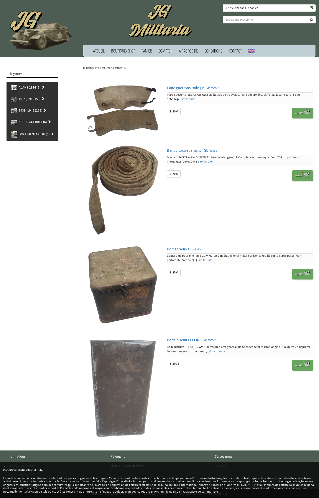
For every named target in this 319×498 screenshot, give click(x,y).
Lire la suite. (188, 99)
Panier (147, 51)
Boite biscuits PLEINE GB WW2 (191, 340)
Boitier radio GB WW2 (184, 249)
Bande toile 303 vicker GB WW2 (192, 150)
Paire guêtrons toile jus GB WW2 (193, 87)
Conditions (213, 51)
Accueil (99, 51)
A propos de (188, 51)
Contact (235, 51)
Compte (164, 51)
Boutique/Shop (123, 51)
